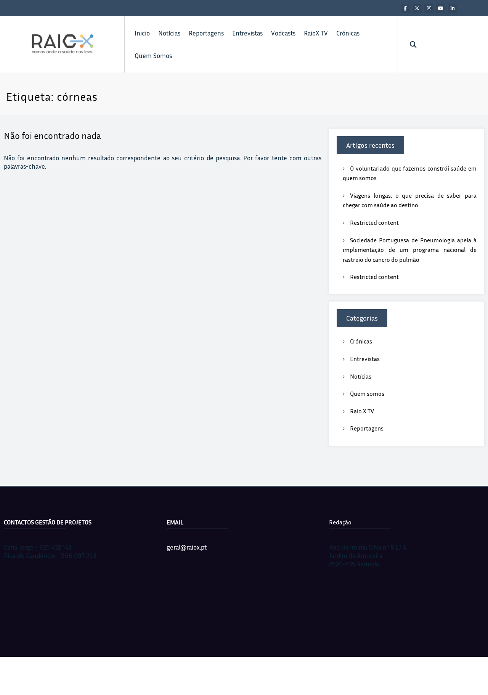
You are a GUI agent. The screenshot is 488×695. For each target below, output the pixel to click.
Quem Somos (153, 56)
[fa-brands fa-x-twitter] (417, 8)
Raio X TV (362, 411)
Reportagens (206, 33)
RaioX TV (316, 33)
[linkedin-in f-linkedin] (452, 8)
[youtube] (440, 8)
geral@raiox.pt (187, 547)
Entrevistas (247, 33)
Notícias (169, 33)
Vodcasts (283, 33)
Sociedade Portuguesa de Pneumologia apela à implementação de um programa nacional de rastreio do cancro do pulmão (410, 249)
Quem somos (367, 393)
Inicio (142, 33)
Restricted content (374, 222)
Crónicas (348, 33)
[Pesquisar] (413, 44)
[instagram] (428, 8)
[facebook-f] (405, 8)
